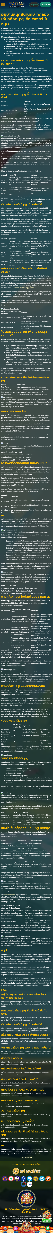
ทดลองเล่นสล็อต (9, 895)
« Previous (23, 1158)
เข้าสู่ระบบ (34, 4)
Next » (31, 1158)
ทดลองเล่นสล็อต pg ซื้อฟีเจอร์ (25, 288)
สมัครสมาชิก (45, 4)
